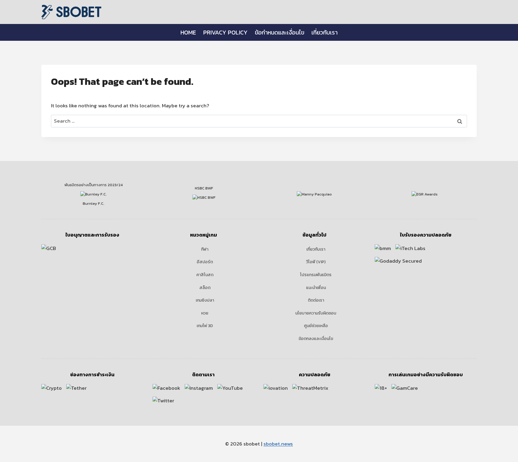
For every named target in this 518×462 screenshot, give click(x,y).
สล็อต (204, 288)
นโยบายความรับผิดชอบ (315, 313)
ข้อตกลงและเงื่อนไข (316, 338)
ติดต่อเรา (316, 300)
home (188, 32)
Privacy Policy (225, 32)
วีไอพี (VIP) (316, 262)
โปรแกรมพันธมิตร (316, 275)
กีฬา (204, 249)
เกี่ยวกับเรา (324, 32)
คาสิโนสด (204, 275)
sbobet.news (278, 444)
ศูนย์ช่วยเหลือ (316, 326)
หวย (204, 313)
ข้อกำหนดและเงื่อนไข (279, 32)
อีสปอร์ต (205, 262)
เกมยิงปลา (205, 300)
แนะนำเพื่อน (316, 288)
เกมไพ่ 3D (205, 326)
